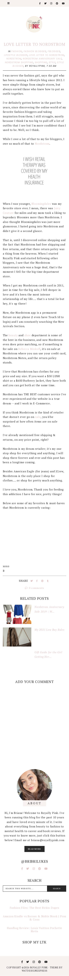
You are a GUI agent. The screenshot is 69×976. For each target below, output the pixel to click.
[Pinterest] (57, 3)
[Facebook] (40, 3)
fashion (17, 51)
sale (38, 417)
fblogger (54, 51)
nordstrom (13, 58)
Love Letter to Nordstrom (34, 44)
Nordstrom (42, 143)
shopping (41, 62)
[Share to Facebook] (37, 580)
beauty (13, 335)
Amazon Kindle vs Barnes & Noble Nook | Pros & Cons (34, 917)
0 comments (36, 588)
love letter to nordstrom (46, 55)
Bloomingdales (41, 203)
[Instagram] (51, 3)
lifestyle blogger (16, 55)
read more (34, 849)
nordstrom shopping (19, 62)
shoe (27, 335)
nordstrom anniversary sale (42, 58)
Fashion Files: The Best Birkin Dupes (34, 907)
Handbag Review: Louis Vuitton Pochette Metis (34, 929)
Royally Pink (39, 967)
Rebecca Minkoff (29, 349)
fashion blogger (35, 51)
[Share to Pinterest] (42, 580)
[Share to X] (32, 580)
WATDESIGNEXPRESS (34, 970)
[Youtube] (63, 3)
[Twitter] (45, 3)
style (52, 62)
